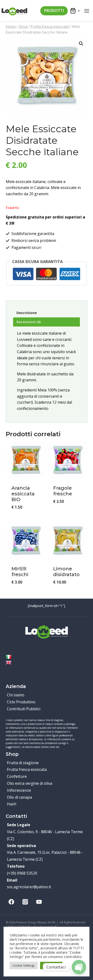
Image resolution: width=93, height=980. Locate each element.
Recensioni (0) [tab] (28, 322)
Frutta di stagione (23, 762)
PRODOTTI (54, 10)
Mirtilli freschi (19, 571)
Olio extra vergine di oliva (29, 783)
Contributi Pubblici (23, 708)
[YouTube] (38, 901)
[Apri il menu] (88, 10)
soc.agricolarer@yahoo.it (29, 886)
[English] (46, 662)
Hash (11, 804)
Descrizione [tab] (26, 312)
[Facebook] (11, 901)
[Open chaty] (79, 963)
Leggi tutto (67, 514)
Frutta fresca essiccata (27, 769)
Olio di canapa (19, 797)
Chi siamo (15, 695)
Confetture (17, 776)
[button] (81, 43)
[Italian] (46, 657)
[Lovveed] (14, 11)
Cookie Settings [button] (23, 965)
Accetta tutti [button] (51, 965)
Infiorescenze (19, 790)
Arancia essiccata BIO (23, 493)
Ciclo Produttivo (21, 702)
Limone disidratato (66, 571)
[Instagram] (25, 901)
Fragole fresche (62, 491)
